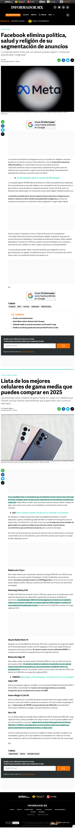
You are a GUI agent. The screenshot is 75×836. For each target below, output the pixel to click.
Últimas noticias (13, 15)
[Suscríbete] (64, 1)
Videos (43, 15)
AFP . (4, 59)
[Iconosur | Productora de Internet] (8, 822)
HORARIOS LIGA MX (18, 21)
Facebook (12, 306)
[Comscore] (64, 822)
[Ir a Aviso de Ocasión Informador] (8, 1)
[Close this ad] (73, 826)
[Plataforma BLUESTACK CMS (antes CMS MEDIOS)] (15, 822)
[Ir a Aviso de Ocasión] (24, 795)
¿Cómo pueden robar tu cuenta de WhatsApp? (38, 178)
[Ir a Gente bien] (52, 795)
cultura (33, 812)
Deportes (39, 809)
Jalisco (26, 15)
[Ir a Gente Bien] (29, 1)
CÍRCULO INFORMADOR (40, 21)
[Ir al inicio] (27, 7)
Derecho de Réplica (36, 825)
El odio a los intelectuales (23, 318)
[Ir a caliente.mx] (42, 1)
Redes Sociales (46, 306)
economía (42, 812)
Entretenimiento (60, 809)
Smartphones (13, 754)
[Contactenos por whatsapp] (67, 7)
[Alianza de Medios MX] (54, 822)
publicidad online (43, 814)
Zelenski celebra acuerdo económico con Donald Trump (34, 325)
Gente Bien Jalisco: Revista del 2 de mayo (29, 321)
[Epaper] (51, 1)
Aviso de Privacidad (26, 825)
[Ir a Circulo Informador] (19, 1)
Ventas (22, 754)
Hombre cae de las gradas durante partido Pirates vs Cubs (35, 328)
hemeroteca (30, 814)
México (33, 15)
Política (26, 306)
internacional (29, 809)
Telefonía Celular (33, 754)
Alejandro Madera (8, 408)
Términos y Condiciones (27, 351)
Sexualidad (35, 306)
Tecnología (5, 29)
